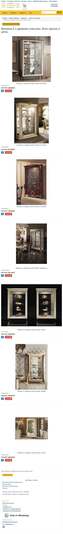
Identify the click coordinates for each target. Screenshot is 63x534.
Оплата (30, 1)
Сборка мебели (6, 484)
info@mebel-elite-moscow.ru (40, 1)
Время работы (53, 1)
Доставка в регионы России (10, 486)
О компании (10, 1)
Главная (3, 1)
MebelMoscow (10, 524)
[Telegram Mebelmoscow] (3, 527)
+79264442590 (54, 6)
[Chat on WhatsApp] (17, 515)
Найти (59, 12)
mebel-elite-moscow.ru (8, 503)
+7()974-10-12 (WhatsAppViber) (11, 509)
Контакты (17, 1)
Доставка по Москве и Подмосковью (12, 482)
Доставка (23, 1)
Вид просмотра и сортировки (10, 24)
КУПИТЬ (8, 91)
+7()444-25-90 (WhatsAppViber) (11, 511)
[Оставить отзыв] (2, 91)
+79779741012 (54, 4)
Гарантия (4, 488)
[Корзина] (31, 6)
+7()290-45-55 (6, 507)
